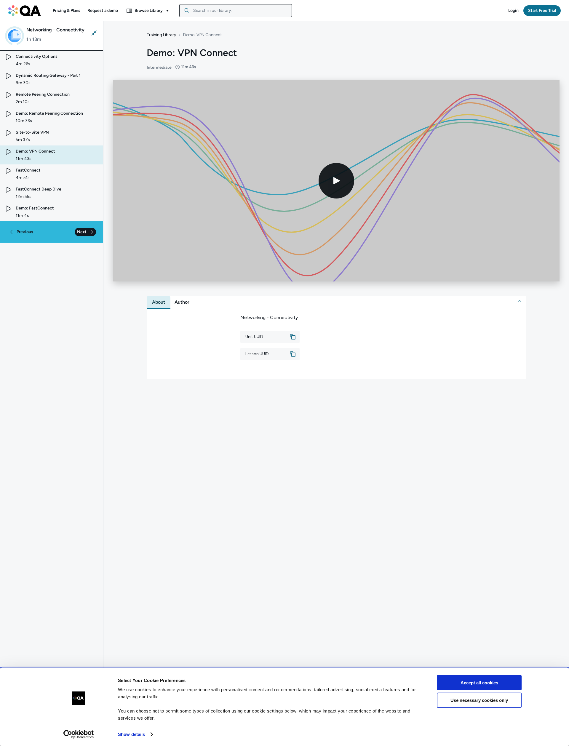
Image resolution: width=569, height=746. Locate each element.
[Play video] (336, 180)
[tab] (158, 302)
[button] (66, 10)
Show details (131, 734)
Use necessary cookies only (479, 699)
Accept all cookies (479, 682)
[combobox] (235, 10)
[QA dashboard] (24, 10)
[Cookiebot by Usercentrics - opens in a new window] (79, 734)
